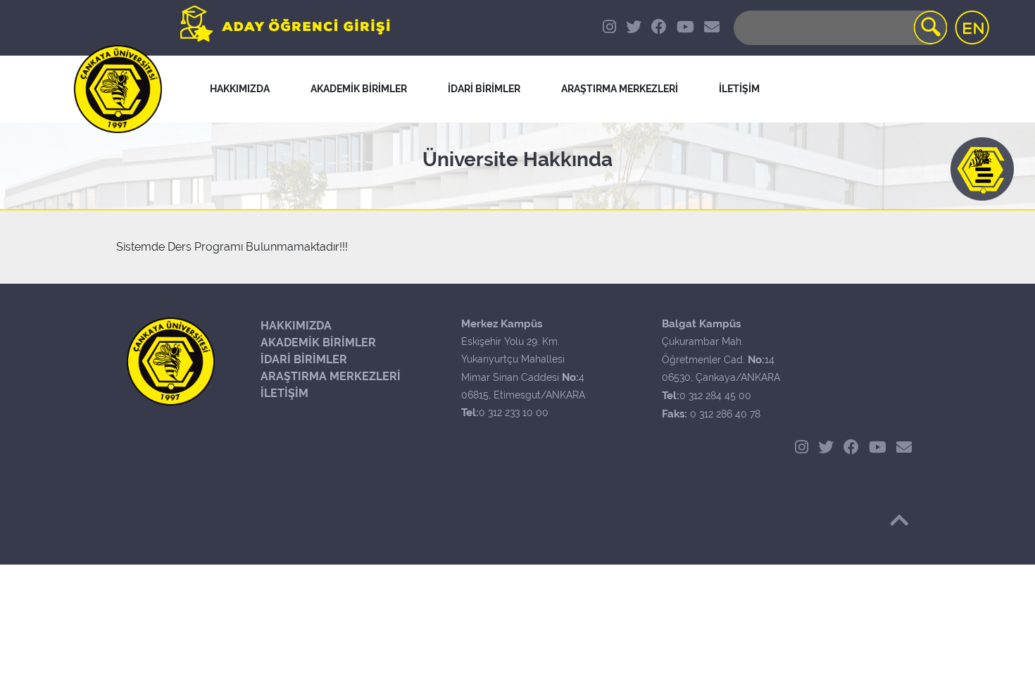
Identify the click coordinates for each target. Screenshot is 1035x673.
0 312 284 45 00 (715, 395)
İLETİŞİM (284, 393)
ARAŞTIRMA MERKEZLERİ (331, 376)
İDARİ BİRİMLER (484, 88)
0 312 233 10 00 (513, 412)
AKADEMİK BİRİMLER (318, 342)
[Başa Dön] (899, 520)
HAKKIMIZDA (296, 325)
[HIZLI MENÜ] (982, 169)
